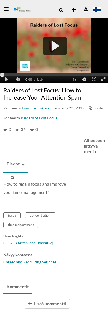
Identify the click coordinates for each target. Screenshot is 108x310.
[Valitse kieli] (97, 10)
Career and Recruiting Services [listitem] (29, 262)
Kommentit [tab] (18, 286)
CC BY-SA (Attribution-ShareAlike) (28, 243)
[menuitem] (61, 10)
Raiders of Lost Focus (39, 118)
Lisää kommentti (49, 303)
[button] (7, 9)
